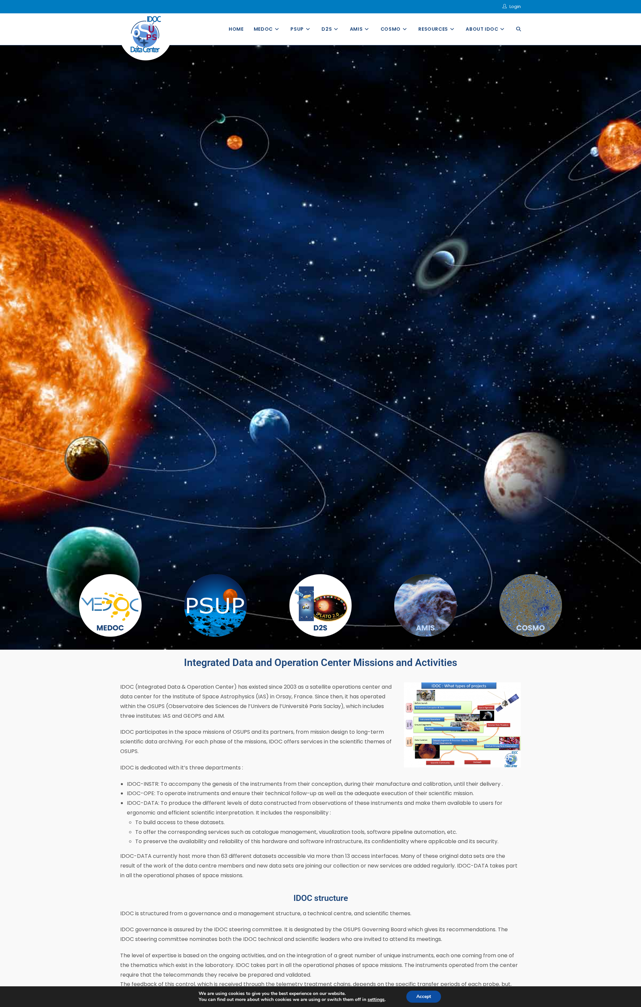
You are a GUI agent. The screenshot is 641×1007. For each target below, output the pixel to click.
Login (515, 6)
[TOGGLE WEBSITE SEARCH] (518, 29)
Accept (423, 996)
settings (376, 1000)
